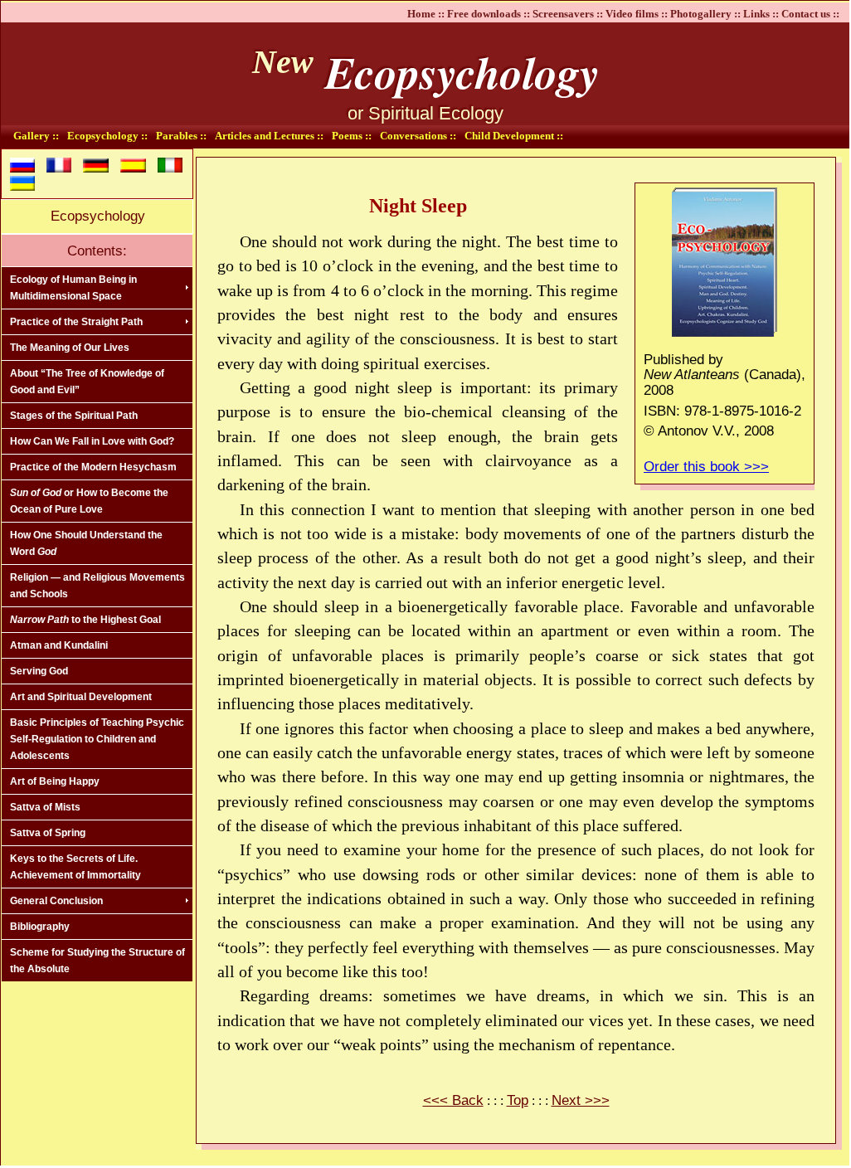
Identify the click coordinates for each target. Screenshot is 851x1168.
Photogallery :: (705, 13)
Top (517, 1100)
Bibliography (40, 926)
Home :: (426, 13)
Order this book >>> (706, 466)
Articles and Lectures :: (269, 135)
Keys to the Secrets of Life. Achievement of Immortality (75, 867)
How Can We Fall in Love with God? (92, 441)
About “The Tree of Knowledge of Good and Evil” (87, 381)
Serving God (39, 671)
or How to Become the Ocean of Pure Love (89, 501)
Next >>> (581, 1100)
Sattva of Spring (47, 833)
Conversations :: (418, 135)
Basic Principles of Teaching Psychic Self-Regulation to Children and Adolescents (97, 739)
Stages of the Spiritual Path (74, 415)
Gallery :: (36, 135)
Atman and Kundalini (59, 645)
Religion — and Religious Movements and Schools (97, 586)
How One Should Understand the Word (86, 543)
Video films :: (636, 13)
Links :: (761, 13)
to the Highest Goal (85, 619)
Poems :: (352, 135)
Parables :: (181, 135)
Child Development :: (513, 135)
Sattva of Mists (45, 807)
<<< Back (453, 1100)
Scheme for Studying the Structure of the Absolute (97, 961)
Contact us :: (810, 13)
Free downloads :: (488, 13)
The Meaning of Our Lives (69, 347)
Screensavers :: (567, 13)
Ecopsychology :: (107, 135)
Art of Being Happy (55, 781)
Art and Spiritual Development (81, 697)
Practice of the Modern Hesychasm (93, 467)
